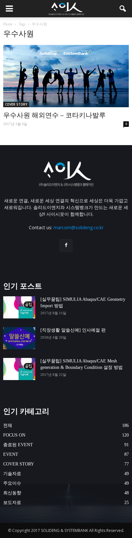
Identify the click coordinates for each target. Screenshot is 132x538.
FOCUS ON (14, 435)
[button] (123, 8)
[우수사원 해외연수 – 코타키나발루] (66, 76)
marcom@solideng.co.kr (78, 227)
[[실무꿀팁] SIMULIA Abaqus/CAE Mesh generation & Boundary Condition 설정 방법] (19, 369)
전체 (7, 425)
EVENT (10, 454)
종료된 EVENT (18, 444)
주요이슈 (12, 483)
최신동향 (12, 492)
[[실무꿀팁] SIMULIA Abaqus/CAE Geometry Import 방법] (19, 307)
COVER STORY (16, 104)
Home (7, 24)
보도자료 (12, 502)
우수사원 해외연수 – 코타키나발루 (54, 115)
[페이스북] (66, 245)
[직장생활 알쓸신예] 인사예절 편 (73, 330)
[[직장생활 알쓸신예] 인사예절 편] (19, 338)
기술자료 (12, 473)
